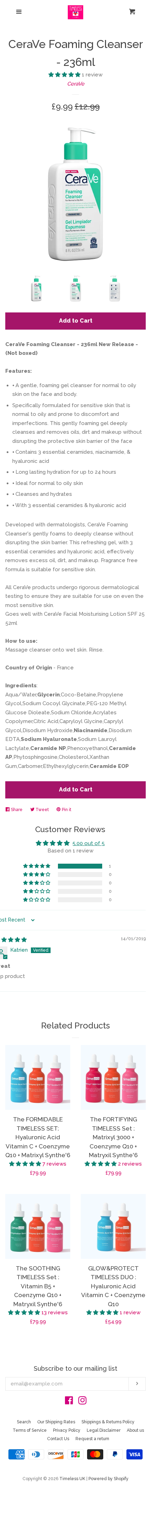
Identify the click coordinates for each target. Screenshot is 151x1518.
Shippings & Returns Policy (107, 1421)
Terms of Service (30, 1430)
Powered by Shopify (108, 1478)
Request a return (92, 1438)
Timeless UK (72, 1478)
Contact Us (58, 1438)
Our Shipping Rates (56, 1421)
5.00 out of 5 (88, 843)
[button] (65, 75)
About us (135, 1430)
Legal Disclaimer (103, 1430)
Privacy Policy (66, 1430)
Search (24, 1421)
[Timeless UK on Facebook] (69, 1402)
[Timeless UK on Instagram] (82, 1402)
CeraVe (75, 84)
